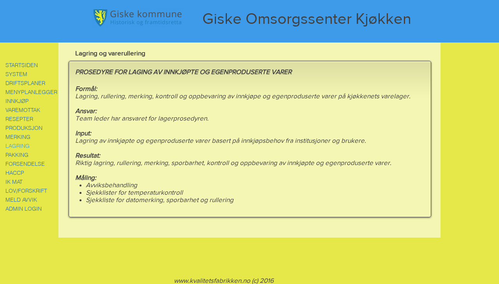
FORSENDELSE (25, 163)
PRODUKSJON (23, 127)
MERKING (17, 136)
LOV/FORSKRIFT (26, 190)
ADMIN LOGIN (23, 208)
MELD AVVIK (21, 199)
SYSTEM (16, 74)
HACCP (14, 172)
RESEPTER (19, 118)
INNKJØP (17, 101)
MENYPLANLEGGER (31, 92)
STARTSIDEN (21, 65)
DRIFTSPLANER (25, 83)
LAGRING (17, 145)
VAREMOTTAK (22, 110)
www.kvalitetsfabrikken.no (212, 280)
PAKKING (16, 154)
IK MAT (14, 181)
